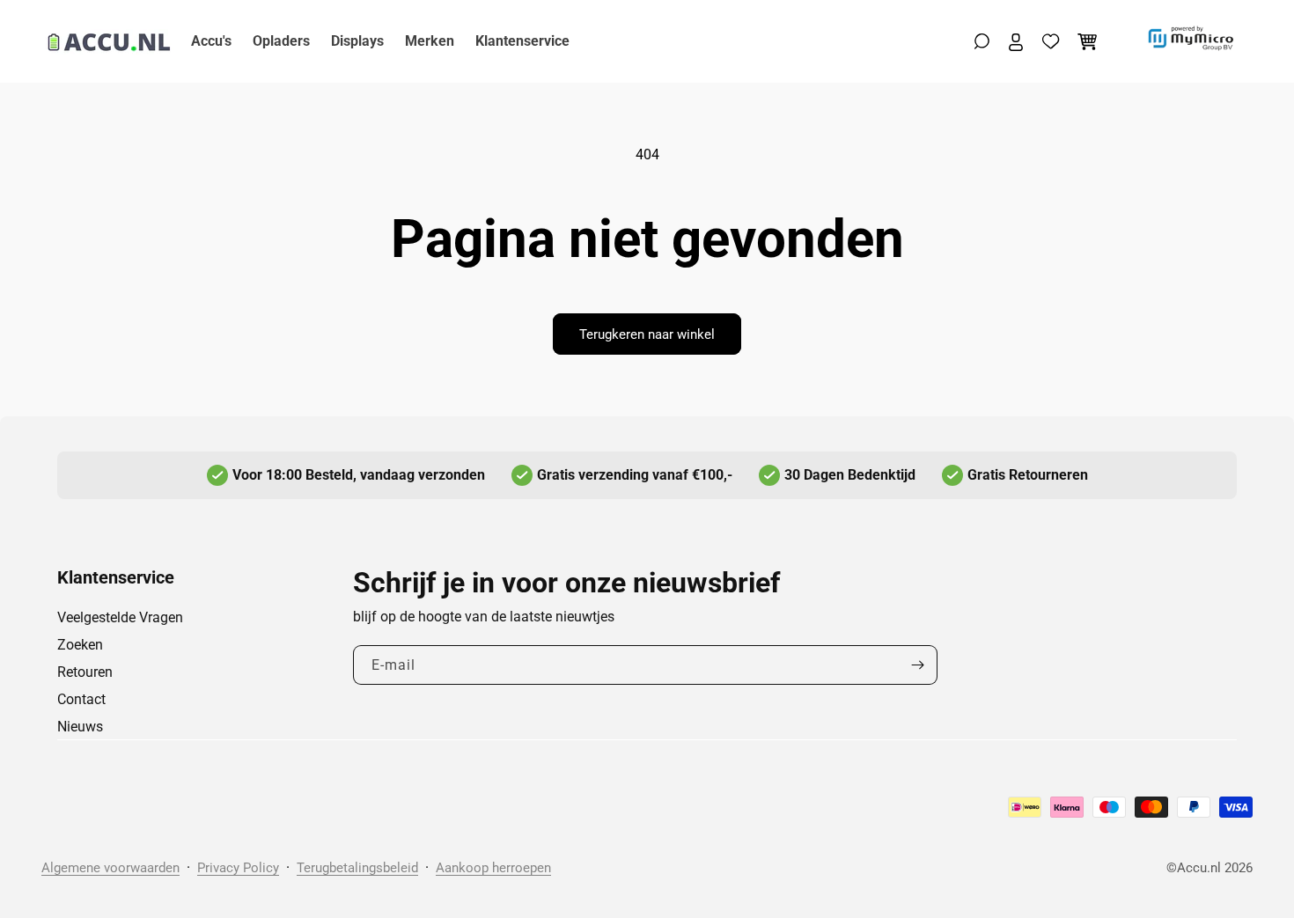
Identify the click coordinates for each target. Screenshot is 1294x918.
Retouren (85, 672)
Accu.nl (1199, 868)
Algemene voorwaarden (110, 868)
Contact (81, 699)
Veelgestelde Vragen (120, 617)
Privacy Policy (238, 868)
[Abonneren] (917, 665)
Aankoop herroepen (493, 868)
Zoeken (80, 644)
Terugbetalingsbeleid (357, 868)
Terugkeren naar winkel (647, 334)
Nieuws (80, 726)
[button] (982, 41)
